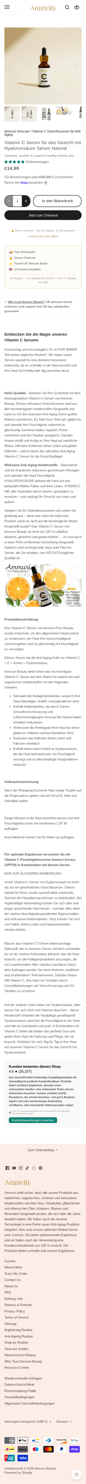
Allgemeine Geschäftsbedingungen (29, 1403)
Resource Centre (16, 1367)
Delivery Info (13, 1299)
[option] (43, 65)
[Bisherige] (9, 65)
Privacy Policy (14, 1311)
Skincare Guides (16, 1349)
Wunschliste (13, 1267)
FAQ (7, 1292)
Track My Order (15, 1273)
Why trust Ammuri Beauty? (26, 302)
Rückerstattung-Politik (20, 1391)
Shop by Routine (16, 1342)
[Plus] (26, 201)
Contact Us (12, 1280)
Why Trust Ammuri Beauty (23, 1361)
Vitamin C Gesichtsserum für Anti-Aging (42, 132)
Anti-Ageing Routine (18, 1336)
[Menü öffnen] (6, 7)
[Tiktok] (27, 1167)
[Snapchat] (34, 1167)
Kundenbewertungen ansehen (33, 1120)
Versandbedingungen (19, 1397)
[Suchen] (67, 7)
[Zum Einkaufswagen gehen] (76, 7)
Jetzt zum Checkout (43, 215)
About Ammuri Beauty (20, 1355)
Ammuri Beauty (45, 1468)
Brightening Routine (18, 1330)
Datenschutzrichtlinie (19, 1384)
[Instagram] (20, 1167)
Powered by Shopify (18, 1472)
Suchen (9, 1261)
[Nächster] (76, 65)
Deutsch (62, 1421)
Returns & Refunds (18, 1305)
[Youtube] (14, 1167)
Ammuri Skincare (17, 131)
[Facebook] (7, 1167)
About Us (11, 1286)
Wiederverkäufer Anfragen (23, 1378)
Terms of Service (16, 1317)
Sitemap (10, 1324)
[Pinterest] (40, 1167)
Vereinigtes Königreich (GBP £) (26, 1421)
